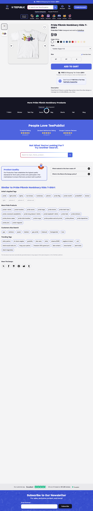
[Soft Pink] (76, 42)
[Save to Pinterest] (19, 266)
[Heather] (55, 42)
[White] (52, 42)
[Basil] (70, 42)
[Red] (73, 42)
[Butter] (78, 42)
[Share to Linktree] (14, 266)
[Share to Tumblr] (29, 266)
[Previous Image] (11, 45)
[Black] (58, 42)
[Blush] (81, 42)
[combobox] (40, 7)
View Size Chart (87, 54)
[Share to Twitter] (3, 266)
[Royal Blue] (67, 42)
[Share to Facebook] (8, 266)
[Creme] (84, 42)
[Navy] (61, 42)
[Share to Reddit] (24, 266)
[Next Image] (45, 45)
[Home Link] (18, 7)
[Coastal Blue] (64, 42)
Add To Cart (71, 66)
